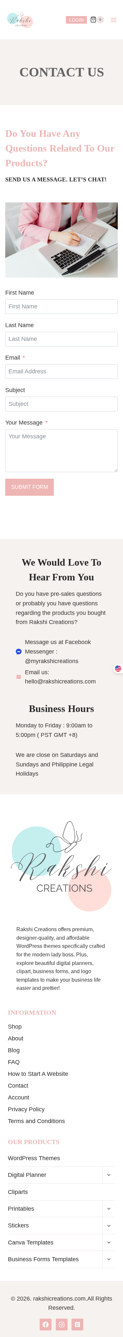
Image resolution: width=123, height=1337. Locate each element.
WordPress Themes (34, 1158)
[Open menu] (113, 19)
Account (18, 1097)
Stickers (18, 1225)
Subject (15, 390)
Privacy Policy (26, 1109)
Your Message (24, 422)
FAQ (14, 1062)
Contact (18, 1085)
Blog (14, 1050)
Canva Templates (30, 1242)
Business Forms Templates (43, 1259)
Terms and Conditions (36, 1121)
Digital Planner (27, 1175)
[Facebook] (45, 1324)
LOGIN (76, 20)
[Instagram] (62, 1324)
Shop (15, 1026)
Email (12, 357)
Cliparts (18, 1192)
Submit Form (29, 487)
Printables (21, 1208)
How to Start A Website (38, 1074)
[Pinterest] (77, 1324)
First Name (19, 292)
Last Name (19, 325)
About (15, 1038)
